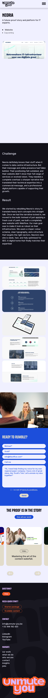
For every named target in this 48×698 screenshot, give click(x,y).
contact (6, 660)
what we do (7, 654)
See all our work (24, 517)
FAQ (6, 594)
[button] (43, 3)
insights (6, 663)
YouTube (6, 639)
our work (6, 652)
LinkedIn (6, 634)
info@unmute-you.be (12, 624)
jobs (4, 666)
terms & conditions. (30, 490)
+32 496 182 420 (10, 626)
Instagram (7, 637)
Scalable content (12, 611)
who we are (7, 657)
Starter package (12, 607)
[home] (8, 4)
